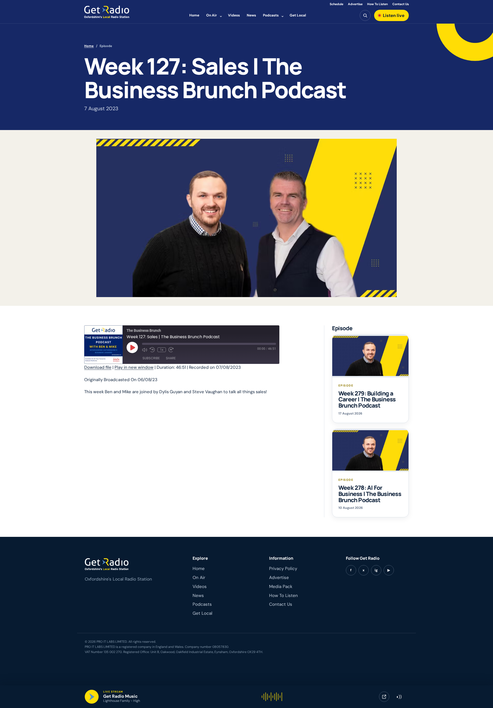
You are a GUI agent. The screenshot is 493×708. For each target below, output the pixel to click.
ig (376, 570)
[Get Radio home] (106, 12)
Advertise (355, 4)
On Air (211, 15)
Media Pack (280, 586)
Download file (97, 367)
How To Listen (377, 4)
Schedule (336, 4)
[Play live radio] (92, 697)
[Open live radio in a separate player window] (384, 697)
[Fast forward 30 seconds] (171, 349)
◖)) (399, 697)
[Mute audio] (144, 349)
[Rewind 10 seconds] (152, 349)
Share (171, 358)
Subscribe (151, 358)
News (251, 15)
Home (194, 15)
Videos (234, 15)
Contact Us (400, 4)
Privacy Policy (283, 568)
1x (161, 350)
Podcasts (271, 15)
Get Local (298, 15)
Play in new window (134, 367)
